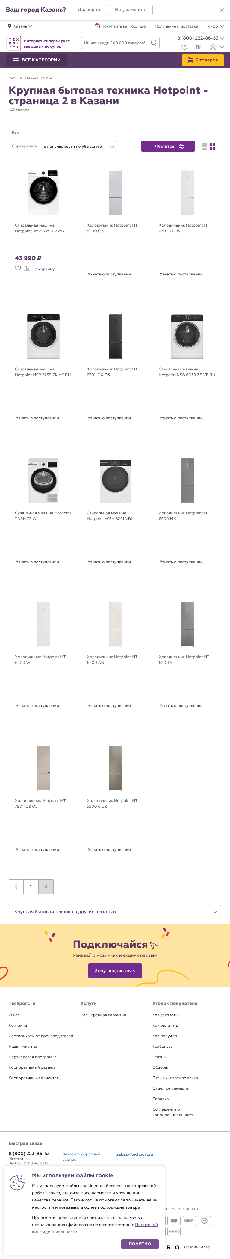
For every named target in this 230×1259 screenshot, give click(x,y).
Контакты (18, 1025)
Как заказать (165, 1015)
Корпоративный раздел (32, 1067)
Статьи (159, 1057)
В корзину (44, 269)
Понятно (140, 1243)
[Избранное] (183, 48)
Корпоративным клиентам (34, 1078)
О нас (14, 1015)
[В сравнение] (27, 269)
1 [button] (31, 886)
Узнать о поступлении (109, 274)
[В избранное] (18, 269)
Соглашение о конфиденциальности (173, 1112)
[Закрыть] (221, 10)
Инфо (213, 27)
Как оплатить (165, 1025)
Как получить (165, 1036)
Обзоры (160, 1067)
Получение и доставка (176, 27)
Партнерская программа (33, 1057)
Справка (160, 1099)
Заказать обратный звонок (81, 1157)
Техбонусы (162, 1046)
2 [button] (46, 886)
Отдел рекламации (171, 1088)
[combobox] (78, 146)
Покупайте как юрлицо (123, 27)
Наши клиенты (23, 1046)
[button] (89, 10)
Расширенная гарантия (103, 1015)
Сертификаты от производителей (41, 1036)
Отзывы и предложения (175, 1078)
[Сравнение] (198, 48)
